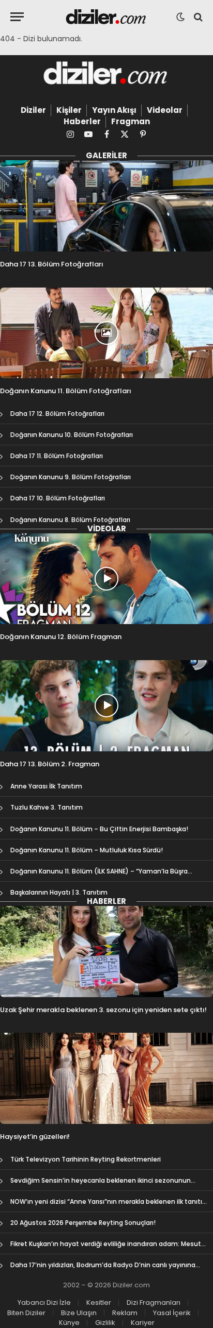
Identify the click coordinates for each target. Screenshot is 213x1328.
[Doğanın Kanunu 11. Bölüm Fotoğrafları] (106, 333)
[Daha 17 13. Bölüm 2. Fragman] (106, 705)
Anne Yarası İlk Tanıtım (46, 786)
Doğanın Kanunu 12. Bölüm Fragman (60, 637)
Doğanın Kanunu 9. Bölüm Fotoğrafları (70, 477)
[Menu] (17, 16)
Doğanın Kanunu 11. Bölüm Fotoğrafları (65, 391)
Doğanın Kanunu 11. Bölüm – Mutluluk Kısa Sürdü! (86, 850)
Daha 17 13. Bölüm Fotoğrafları (51, 264)
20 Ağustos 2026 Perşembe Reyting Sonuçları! (83, 1222)
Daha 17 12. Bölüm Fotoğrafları (57, 413)
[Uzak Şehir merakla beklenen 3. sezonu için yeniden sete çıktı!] (106, 951)
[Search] (197, 16)
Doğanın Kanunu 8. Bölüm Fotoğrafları (70, 519)
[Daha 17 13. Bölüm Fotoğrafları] (106, 205)
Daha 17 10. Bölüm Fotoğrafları (57, 498)
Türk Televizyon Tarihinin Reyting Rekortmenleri (85, 1159)
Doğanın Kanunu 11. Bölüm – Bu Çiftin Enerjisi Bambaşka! (99, 829)
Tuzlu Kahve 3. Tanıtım (46, 807)
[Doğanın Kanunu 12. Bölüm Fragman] (106, 579)
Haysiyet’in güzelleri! (35, 1136)
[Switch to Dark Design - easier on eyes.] (180, 17)
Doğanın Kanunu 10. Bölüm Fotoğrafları (71, 434)
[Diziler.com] (107, 16)
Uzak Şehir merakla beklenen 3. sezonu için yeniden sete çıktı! (103, 1010)
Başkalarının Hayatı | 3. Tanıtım (59, 892)
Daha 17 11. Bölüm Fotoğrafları (56, 455)
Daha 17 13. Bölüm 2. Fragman (49, 764)
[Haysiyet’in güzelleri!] (106, 1078)
